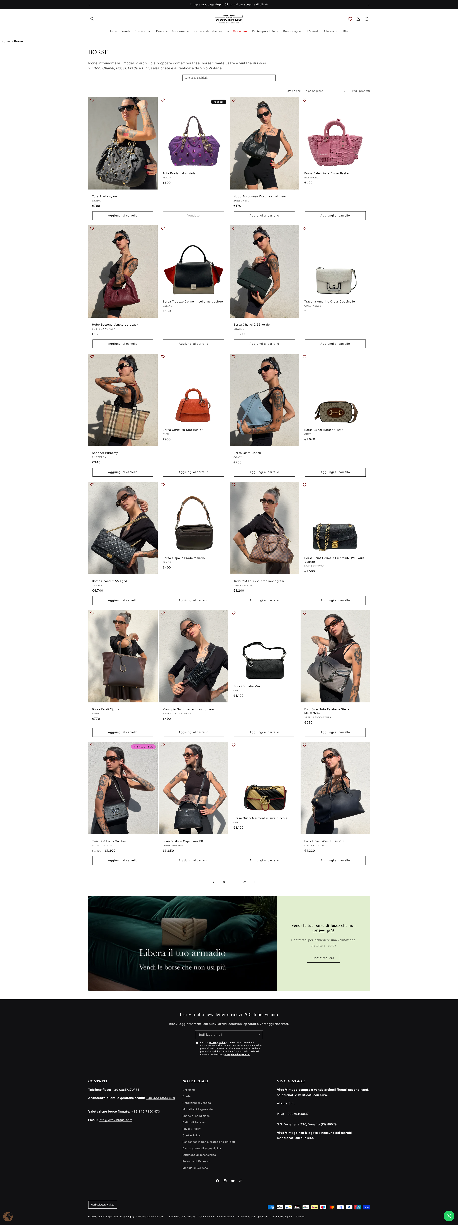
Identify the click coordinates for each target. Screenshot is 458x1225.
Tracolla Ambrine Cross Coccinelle (329, 301)
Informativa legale (282, 1216)
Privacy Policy (191, 1128)
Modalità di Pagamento (197, 1109)
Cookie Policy (191, 1135)
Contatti (187, 1096)
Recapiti (300, 1216)
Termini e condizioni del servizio (216, 1216)
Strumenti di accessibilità (199, 1155)
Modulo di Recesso (195, 1168)
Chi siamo (189, 1089)
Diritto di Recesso (194, 1122)
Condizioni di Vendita (196, 1103)
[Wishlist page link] (350, 19)
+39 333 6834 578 (160, 1098)
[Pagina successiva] (254, 882)
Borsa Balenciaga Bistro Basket (327, 173)
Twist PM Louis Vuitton (109, 841)
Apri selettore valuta (102, 1204)
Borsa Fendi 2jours (105, 709)
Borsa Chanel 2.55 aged (109, 581)
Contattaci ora (323, 958)
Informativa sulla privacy (181, 1216)
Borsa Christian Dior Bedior (183, 430)
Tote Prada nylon (104, 196)
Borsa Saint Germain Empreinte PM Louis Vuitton (334, 560)
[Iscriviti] (258, 1034)
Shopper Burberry (105, 453)
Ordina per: (294, 91)
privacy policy (217, 1042)
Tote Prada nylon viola (179, 173)
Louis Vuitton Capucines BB (183, 841)
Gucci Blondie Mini (247, 686)
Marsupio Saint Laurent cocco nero (188, 709)
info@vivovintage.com (237, 1054)
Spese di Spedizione (196, 1116)
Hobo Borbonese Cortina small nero (259, 196)
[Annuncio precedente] (89, 4)
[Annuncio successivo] (369, 4)
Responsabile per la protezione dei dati (208, 1141)
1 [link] (203, 882)
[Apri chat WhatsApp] (449, 1216)
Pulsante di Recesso (196, 1161)
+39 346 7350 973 (145, 1111)
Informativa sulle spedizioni (253, 1216)
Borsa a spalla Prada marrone (184, 558)
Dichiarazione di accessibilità (201, 1148)
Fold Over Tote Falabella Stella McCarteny (326, 711)
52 (244, 882)
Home (5, 41)
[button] (92, 19)
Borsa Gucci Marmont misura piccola (260, 818)
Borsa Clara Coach (247, 453)
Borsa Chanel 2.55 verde (251, 324)
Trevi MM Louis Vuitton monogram (258, 581)
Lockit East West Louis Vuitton (326, 841)
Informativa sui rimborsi (151, 1216)
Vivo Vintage (105, 1216)
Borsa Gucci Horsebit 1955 (324, 430)
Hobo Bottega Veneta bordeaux (115, 324)
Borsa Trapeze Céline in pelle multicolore (193, 301)
